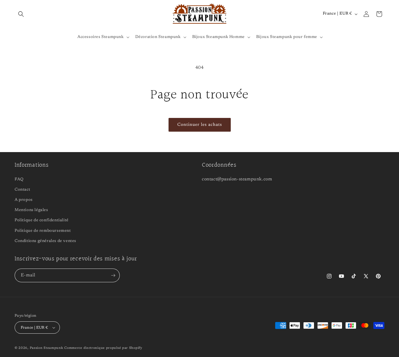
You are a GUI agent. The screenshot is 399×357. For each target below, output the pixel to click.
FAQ (19, 179)
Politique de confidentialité (42, 220)
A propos (24, 200)
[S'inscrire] (113, 275)
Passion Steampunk (46, 348)
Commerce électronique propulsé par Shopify (103, 348)
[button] (21, 14)
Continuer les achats (199, 125)
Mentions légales (31, 210)
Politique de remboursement (43, 231)
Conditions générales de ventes (45, 241)
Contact (22, 190)
